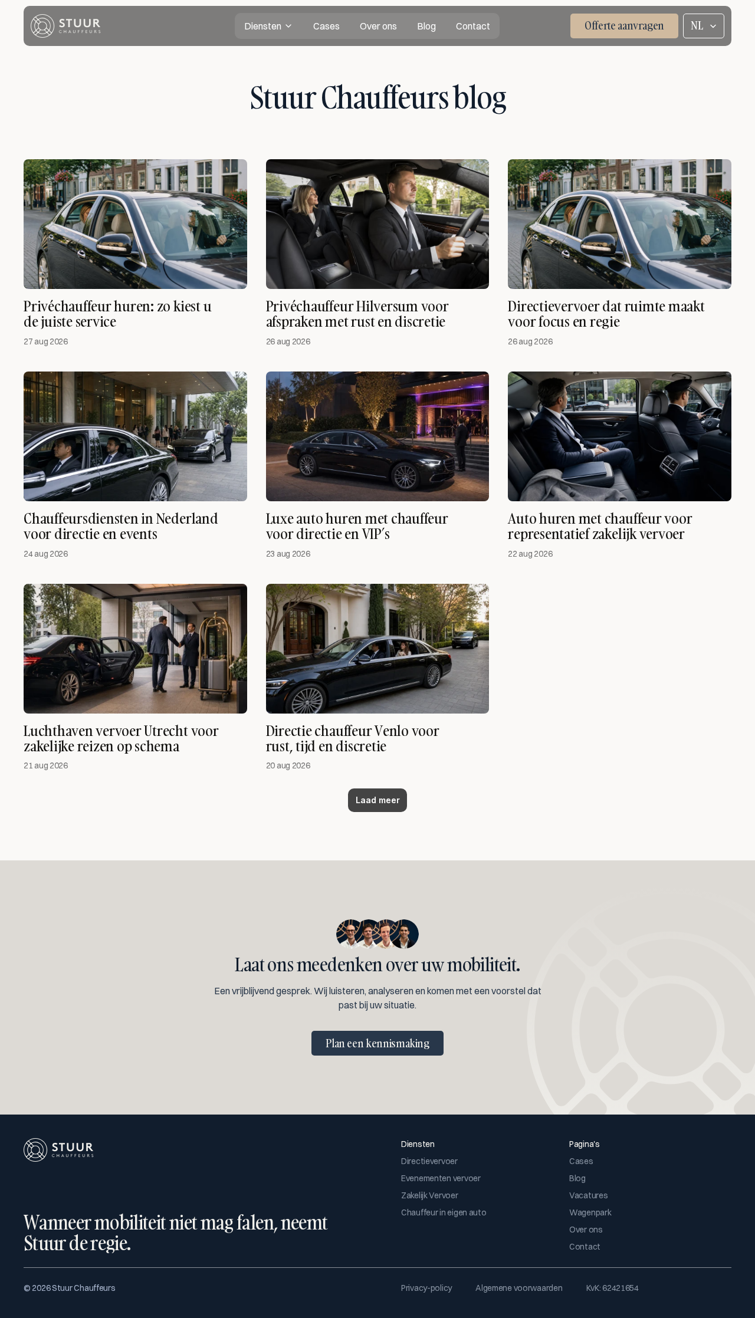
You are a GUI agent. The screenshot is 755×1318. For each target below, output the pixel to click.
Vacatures (588, 1195)
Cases (581, 1161)
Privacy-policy (426, 1288)
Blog (577, 1178)
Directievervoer (429, 1161)
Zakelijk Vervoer (429, 1195)
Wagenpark (590, 1212)
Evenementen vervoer (441, 1178)
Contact (584, 1246)
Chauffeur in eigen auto (444, 1212)
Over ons (586, 1229)
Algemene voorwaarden (518, 1288)
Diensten (262, 26)
